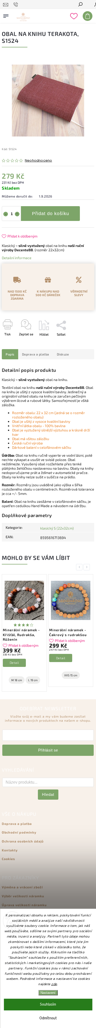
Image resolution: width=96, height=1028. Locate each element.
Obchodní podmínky (19, 832)
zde (54, 984)
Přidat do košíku (50, 213)
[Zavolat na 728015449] (16, 4)
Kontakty (10, 850)
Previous (80, 567)
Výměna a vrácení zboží (22, 887)
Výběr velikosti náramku (23, 896)
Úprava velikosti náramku (24, 905)
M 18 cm (16, 680)
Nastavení (48, 993)
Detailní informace (16, 258)
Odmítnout (48, 1018)
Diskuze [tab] (63, 354)
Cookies (8, 859)
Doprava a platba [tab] (35, 354)
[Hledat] (80, 5)
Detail (14, 663)
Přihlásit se (48, 750)
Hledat (48, 794)
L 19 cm (33, 680)
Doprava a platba (17, 824)
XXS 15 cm (70, 675)
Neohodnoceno (38, 160)
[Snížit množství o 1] (5, 214)
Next (87, 567)
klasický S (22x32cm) (57, 528)
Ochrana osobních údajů (23, 841)
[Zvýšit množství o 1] (17, 214)
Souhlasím (48, 1004)
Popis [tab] (10, 354)
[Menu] (6, 15)
